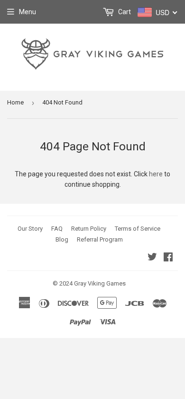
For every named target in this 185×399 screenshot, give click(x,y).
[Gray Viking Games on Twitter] (152, 258)
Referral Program (100, 239)
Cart (124, 12)
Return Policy (88, 228)
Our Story (30, 228)
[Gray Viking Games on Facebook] (168, 258)
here (156, 174)
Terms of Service (137, 228)
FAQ (57, 228)
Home (15, 102)
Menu (27, 12)
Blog (62, 239)
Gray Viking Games (100, 283)
